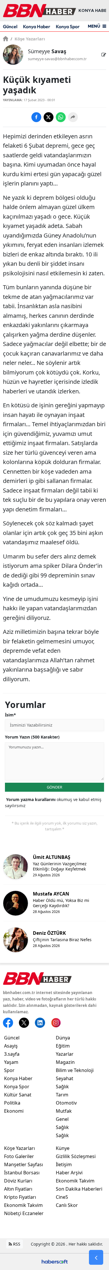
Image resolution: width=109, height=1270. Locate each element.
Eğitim (63, 1046)
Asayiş (11, 1046)
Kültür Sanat (17, 1094)
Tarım (62, 1094)
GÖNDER (54, 787)
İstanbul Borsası (22, 1172)
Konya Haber (36, 26)
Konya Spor (68, 26)
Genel (62, 1119)
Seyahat (64, 1078)
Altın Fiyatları (18, 1189)
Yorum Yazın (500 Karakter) (32, 737)
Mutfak (64, 1111)
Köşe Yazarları (27, 39)
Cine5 (62, 1197)
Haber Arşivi (69, 1172)
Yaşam (11, 1062)
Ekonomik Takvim (23, 1205)
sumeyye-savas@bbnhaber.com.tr (57, 58)
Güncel (10, 26)
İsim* (10, 715)
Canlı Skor (67, 1205)
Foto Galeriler (19, 1156)
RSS (16, 1244)
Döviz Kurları (18, 1181)
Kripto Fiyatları (20, 1197)
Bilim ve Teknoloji (75, 1070)
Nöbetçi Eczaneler (24, 1213)
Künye (62, 1148)
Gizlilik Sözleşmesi (76, 1156)
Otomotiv (66, 1103)
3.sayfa (11, 1054)
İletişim (64, 1164)
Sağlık (62, 1086)
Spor (9, 1070)
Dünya (63, 1037)
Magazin (65, 1062)
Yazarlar (65, 1054)
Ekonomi (14, 1111)
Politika (12, 1103)
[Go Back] (96, 1257)
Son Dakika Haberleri (79, 1189)
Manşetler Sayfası (23, 1164)
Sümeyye (47, 51)
